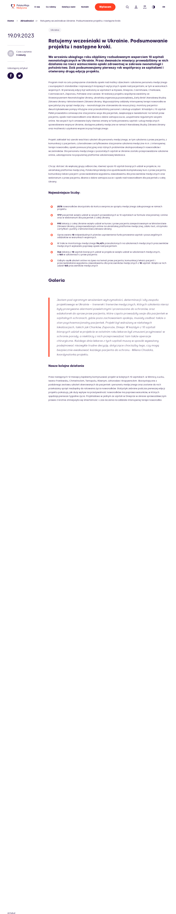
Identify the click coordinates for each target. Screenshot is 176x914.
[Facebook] (10, 76)
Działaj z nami (68, 7)
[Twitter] (19, 76)
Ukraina (55, 30)
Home (10, 21)
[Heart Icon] (145, 5)
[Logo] (20, 8)
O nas (37, 7)
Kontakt (85, 7)
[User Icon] (136, 5)
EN (164, 7)
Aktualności (27, 21)
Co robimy (51, 7)
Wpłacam (105, 6)
